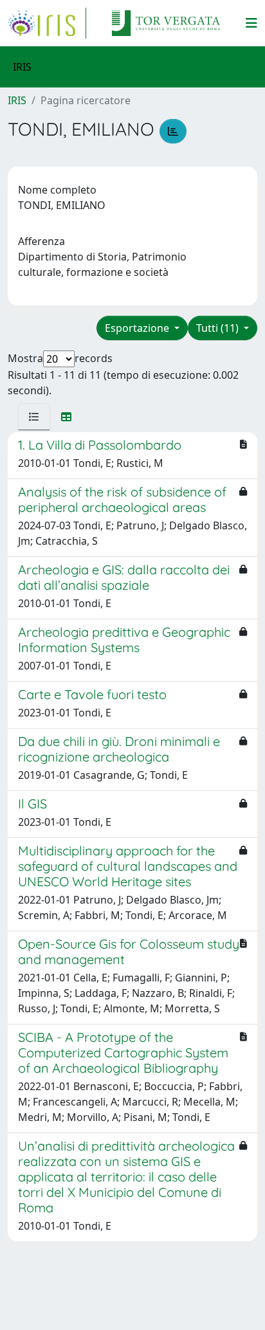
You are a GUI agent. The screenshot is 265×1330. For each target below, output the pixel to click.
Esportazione (138, 328)
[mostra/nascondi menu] (251, 23)
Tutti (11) (218, 328)
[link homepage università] (166, 23)
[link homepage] (47, 23)
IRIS (17, 100)
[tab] (34, 416)
